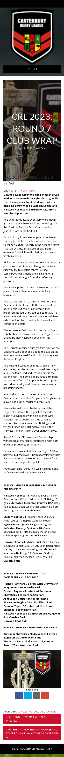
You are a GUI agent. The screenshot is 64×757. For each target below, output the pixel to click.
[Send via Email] (36, 695)
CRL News (21, 711)
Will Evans (42, 148)
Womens (51, 711)
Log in (49, 748)
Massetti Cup (36, 711)
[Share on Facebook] (19, 695)
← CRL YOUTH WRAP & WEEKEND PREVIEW (26, 718)
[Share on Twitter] (28, 695)
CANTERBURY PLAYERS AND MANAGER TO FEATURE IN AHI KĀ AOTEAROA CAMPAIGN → (32, 733)
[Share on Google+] (45, 695)
